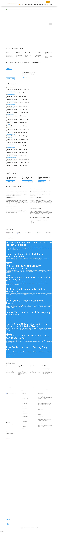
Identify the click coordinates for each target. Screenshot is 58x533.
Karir (51, 4)
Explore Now (25, 77)
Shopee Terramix (10, 181)
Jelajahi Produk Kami (5, 41)
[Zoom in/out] (0, 531)
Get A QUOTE (42, 181)
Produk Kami (30, 4)
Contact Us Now (10, 78)
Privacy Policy (8, 519)
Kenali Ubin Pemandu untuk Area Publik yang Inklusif (28, 278)
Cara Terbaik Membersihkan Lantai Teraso (25, 301)
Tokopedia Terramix (27, 181)
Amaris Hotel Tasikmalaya (14, 30)
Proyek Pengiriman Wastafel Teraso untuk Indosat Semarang (29, 243)
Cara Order (46, 4)
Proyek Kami (36, 4)
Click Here (9, 68)
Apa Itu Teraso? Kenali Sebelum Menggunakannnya (23, 267)
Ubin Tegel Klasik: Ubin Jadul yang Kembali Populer (25, 255)
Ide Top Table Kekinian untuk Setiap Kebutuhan (26, 290)
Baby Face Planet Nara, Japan (17, 37)
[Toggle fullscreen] (1, 531)
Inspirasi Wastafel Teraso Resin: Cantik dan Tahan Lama (27, 336)
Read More (9, 252)
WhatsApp (8, 422)
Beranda (19, 4)
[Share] (2, 531)
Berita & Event (41, 4)
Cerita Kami (24, 4)
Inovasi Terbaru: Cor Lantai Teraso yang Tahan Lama (28, 313)
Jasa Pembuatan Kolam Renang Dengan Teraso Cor (28, 348)
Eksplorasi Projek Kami (6, 34)
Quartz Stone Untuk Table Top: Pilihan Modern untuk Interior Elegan (27, 325)
